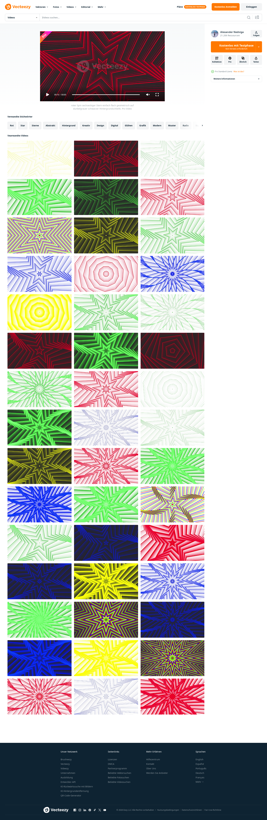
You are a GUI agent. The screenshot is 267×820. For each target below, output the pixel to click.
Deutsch (200, 772)
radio (186, 125)
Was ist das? (238, 71)
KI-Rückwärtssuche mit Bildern (77, 786)
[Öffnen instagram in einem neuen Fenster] (80, 810)
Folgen (256, 35)
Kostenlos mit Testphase (236, 47)
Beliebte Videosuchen (119, 781)
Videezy (65, 768)
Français (200, 777)
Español (200, 763)
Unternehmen (68, 772)
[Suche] (249, 17)
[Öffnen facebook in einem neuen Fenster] (75, 810)
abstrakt (50, 125)
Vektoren (41, 6)
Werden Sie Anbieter (157, 772)
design (100, 125)
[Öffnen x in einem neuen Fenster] (100, 810)
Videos (70, 6)
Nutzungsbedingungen (168, 809)
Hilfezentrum (153, 759)
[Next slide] (200, 125)
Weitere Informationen (224, 78)
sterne (35, 125)
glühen (128, 125)
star (23, 125)
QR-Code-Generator (71, 795)
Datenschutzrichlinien (192, 809)
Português (201, 768)
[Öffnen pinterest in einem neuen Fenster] (90, 810)
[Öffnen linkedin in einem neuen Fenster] (85, 810)
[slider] (106, 94)
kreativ (86, 125)
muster (172, 125)
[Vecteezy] (18, 7)
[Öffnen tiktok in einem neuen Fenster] (95, 810)
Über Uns (151, 768)
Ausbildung (67, 777)
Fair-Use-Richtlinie (212, 809)
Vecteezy (65, 763)
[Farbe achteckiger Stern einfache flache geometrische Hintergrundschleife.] (106, 620)
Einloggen (251, 6)
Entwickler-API (68, 781)
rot (12, 125)
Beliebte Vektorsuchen (119, 772)
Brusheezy (66, 759)
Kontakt (150, 763)
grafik (142, 125)
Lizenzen (112, 759)
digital (114, 125)
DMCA (111, 763)
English (199, 759)
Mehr (100, 6)
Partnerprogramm (117, 768)
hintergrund (68, 125)
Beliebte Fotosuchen (118, 777)
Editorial (85, 6)
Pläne (180, 6)
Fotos (56, 6)
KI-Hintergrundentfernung (75, 791)
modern (157, 125)
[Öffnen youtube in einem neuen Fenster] (104, 810)
